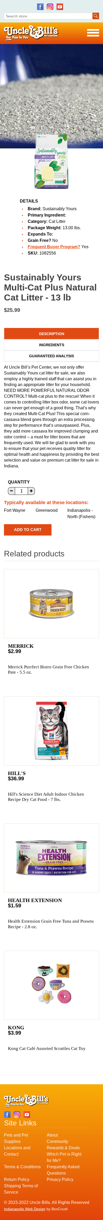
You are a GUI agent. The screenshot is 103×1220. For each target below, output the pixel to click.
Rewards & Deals (63, 1148)
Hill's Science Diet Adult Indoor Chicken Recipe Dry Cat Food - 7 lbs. (46, 797)
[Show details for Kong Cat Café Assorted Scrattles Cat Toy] (51, 985)
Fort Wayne (14, 510)
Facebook (40, 6)
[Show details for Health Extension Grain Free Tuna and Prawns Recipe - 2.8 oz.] (51, 858)
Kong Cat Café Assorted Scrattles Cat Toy (47, 1048)
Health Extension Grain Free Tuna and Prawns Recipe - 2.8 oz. (51, 924)
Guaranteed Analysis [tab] (51, 356)
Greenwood (47, 510)
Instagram (50, 6)
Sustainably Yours (60, 209)
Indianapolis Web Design (24, 1209)
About (52, 1135)
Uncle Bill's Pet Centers (31, 33)
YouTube (60, 6)
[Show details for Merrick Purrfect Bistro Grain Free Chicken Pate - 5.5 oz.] (51, 603)
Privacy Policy (60, 1179)
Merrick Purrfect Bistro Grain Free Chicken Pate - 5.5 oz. (48, 669)
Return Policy (16, 1179)
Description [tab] (51, 334)
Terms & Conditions (22, 1167)
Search (95, 16)
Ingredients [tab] (51, 345)
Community (57, 1141)
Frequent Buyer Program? (54, 247)
